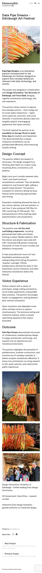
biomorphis (10, 3)
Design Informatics (15, 93)
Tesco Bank (21, 96)
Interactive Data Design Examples (17, 505)
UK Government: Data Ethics (14, 496)
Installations (14, 529)
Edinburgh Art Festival (12, 76)
